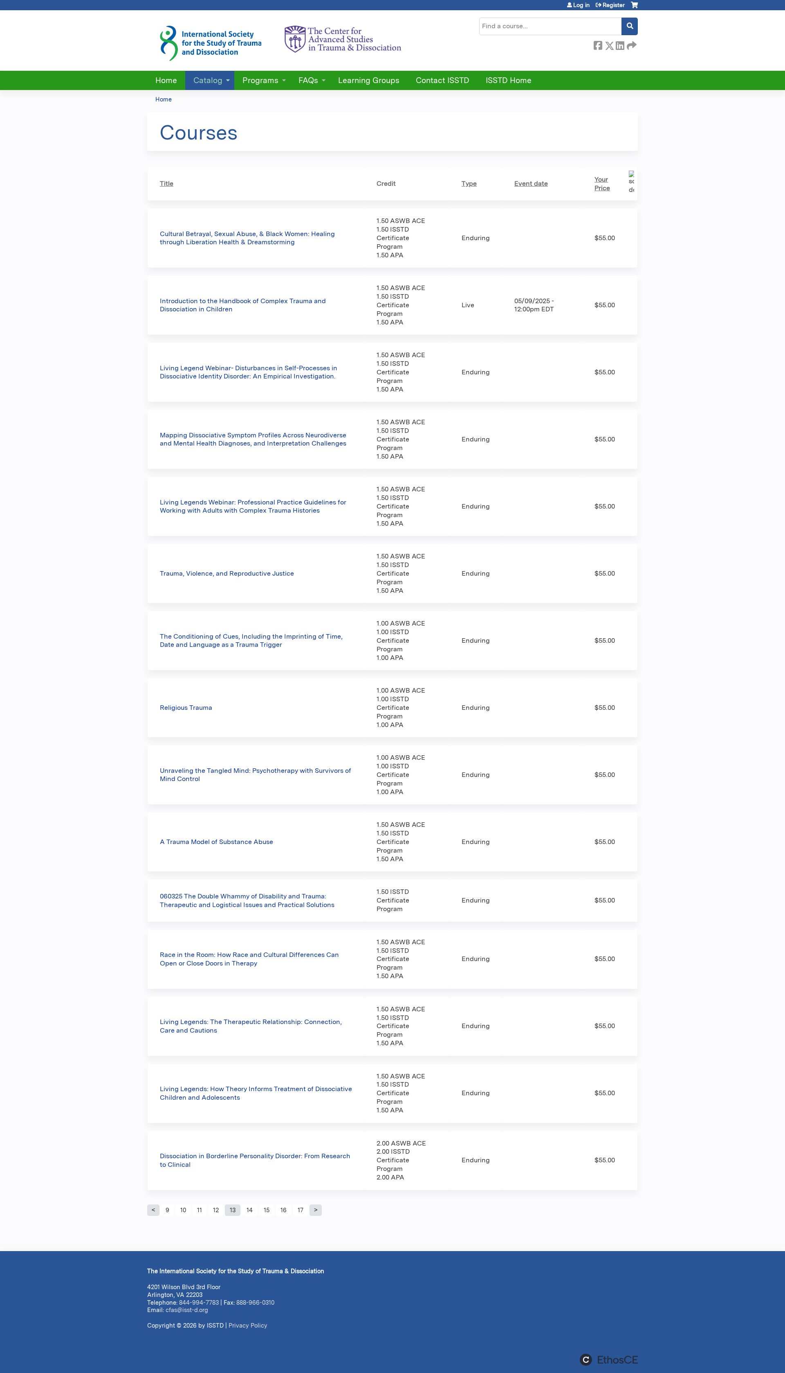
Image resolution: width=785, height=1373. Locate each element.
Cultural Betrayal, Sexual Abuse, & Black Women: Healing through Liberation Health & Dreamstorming (247, 238)
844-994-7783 (199, 1302)
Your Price (602, 184)
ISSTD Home (509, 80)
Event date (531, 183)
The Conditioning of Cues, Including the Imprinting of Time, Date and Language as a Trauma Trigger (251, 640)
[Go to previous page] (153, 1210)
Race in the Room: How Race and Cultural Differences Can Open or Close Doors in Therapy (249, 959)
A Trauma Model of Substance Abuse (216, 842)
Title (166, 183)
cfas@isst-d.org (187, 1309)
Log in (581, 5)
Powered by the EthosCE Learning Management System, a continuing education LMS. (609, 1360)
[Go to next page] (316, 1210)
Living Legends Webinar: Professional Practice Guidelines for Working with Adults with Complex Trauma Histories (253, 506)
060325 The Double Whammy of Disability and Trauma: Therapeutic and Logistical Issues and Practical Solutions (247, 900)
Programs (260, 80)
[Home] (280, 40)
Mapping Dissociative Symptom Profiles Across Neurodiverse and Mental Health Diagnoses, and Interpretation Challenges (253, 439)
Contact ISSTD (442, 80)
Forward (631, 44)
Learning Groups (368, 80)
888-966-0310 (255, 1302)
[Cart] (634, 8)
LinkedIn (620, 44)
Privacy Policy (248, 1325)
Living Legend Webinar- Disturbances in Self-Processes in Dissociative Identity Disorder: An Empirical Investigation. (248, 372)
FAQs (308, 80)
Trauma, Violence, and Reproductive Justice (227, 573)
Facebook (598, 44)
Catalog (207, 80)
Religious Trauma (186, 707)
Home (166, 80)
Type (469, 183)
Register (614, 5)
